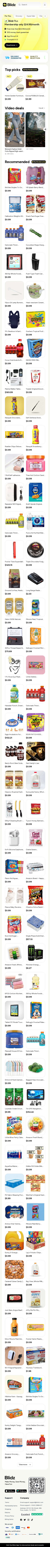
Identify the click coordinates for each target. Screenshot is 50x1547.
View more (23, 1465)
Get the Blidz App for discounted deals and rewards (25, 1545)
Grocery (19, 16)
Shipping (8, 1509)
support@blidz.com (36, 1502)
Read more (10, 45)
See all (41, 108)
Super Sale (31, 16)
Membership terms (11, 1506)
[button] (15, 87)
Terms (7, 1502)
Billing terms (9, 1519)
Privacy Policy (9, 1516)
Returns (7, 1512)
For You (8, 16)
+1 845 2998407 (36, 1505)
